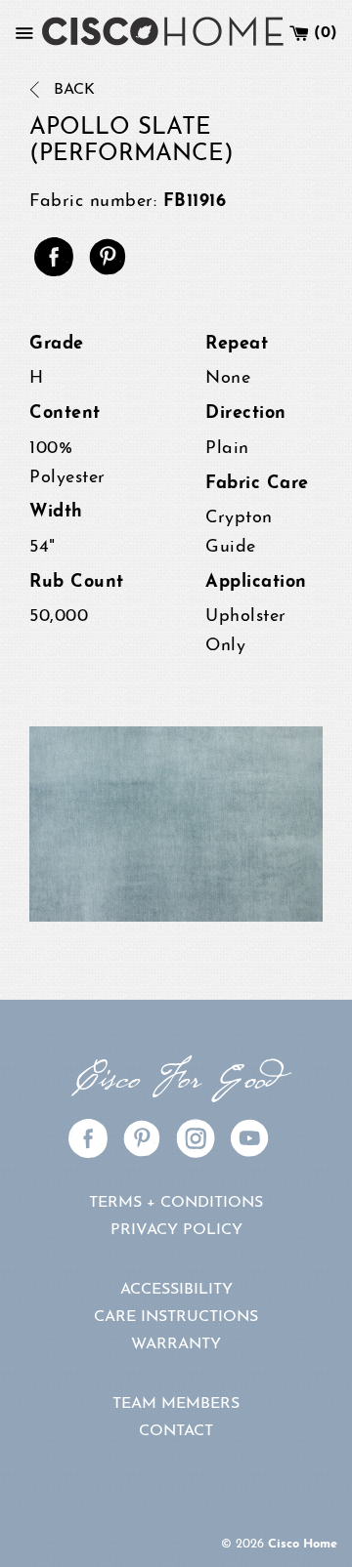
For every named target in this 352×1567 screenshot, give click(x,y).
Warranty (176, 1344)
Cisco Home (302, 1544)
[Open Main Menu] (24, 33)
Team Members (176, 1404)
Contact (176, 1431)
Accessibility (176, 1290)
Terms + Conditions (176, 1203)
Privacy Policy (176, 1230)
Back (72, 90)
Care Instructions (176, 1317)
